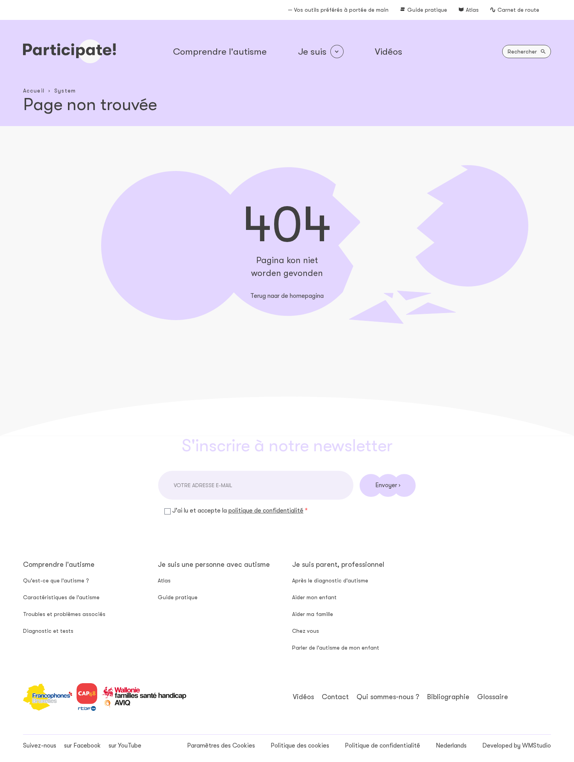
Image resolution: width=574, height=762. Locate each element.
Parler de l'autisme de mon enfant (335, 647)
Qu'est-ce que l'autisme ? (56, 580)
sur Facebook (82, 745)
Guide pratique (427, 10)
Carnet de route (518, 10)
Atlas (472, 10)
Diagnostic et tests (48, 631)
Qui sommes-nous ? (388, 697)
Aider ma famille (312, 614)
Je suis (312, 51)
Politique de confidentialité (382, 745)
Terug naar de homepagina (287, 295)
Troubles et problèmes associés (64, 614)
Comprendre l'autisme (220, 51)
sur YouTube (125, 745)
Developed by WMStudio (516, 745)
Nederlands (451, 745)
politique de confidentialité (265, 510)
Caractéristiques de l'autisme (61, 597)
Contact (335, 697)
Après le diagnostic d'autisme (330, 580)
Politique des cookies (300, 745)
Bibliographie (448, 697)
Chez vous (305, 631)
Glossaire (492, 697)
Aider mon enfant (314, 597)
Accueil (34, 90)
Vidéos (388, 51)
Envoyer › (387, 485)
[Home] (69, 51)
